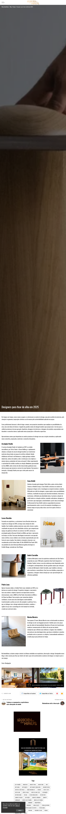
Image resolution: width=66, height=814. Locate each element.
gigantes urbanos (36, 797)
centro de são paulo (19, 789)
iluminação (17, 800)
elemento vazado (19, 797)
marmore (30, 802)
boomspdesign (46, 787)
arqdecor (25, 784)
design (25, 795)
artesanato (25, 787)
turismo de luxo (38, 810)
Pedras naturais (45, 805)
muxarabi (29, 805)
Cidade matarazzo (31, 789)
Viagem (45, 810)
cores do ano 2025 (35, 792)
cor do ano (17, 792)
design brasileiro (33, 795)
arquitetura (33, 784)
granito (45, 797)
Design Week (43, 795)
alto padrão (18, 784)
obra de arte (36, 805)
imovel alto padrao (38, 800)
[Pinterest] (57, 693)
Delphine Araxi (18, 795)
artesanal (17, 787)
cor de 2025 (46, 789)
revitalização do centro (30, 808)
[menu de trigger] (4, 2)
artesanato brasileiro (35, 787)
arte (47, 784)
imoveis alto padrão (27, 800)
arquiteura (40, 784)
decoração (44, 792)
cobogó (39, 789)
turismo (30, 810)
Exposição (27, 797)
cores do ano (26, 792)
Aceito (20, 810)
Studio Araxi (42, 808)
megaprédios (38, 802)
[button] (33, 678)
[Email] (62, 693)
